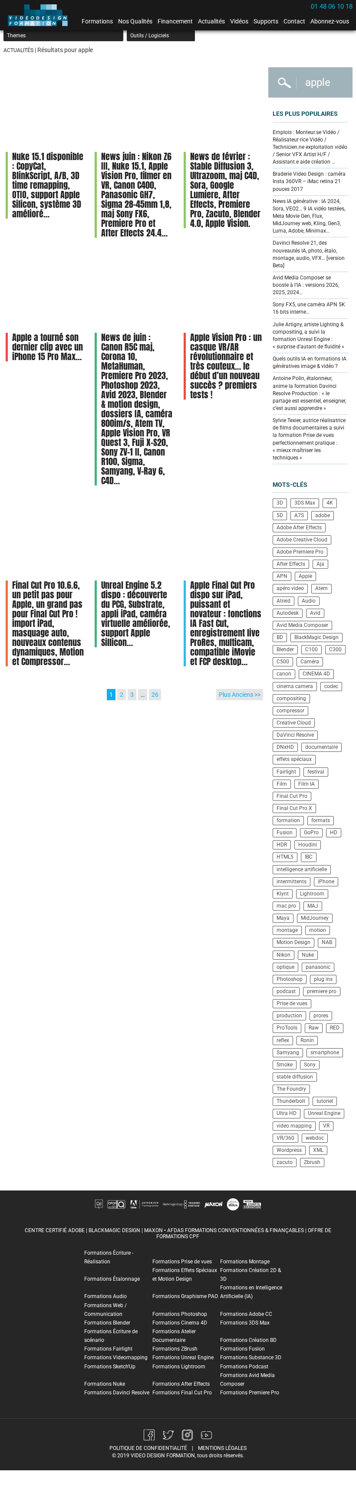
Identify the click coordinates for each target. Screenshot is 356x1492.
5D (280, 515)
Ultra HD (287, 1113)
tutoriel (324, 1101)
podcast (286, 991)
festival (315, 772)
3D (280, 503)
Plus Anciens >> (239, 694)
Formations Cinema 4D (179, 1323)
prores (320, 1016)
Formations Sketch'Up (109, 1367)
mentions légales (222, 1448)
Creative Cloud (294, 723)
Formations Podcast (244, 1367)
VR (326, 1126)
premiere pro (321, 991)
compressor (290, 711)
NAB (327, 942)
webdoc (315, 1138)
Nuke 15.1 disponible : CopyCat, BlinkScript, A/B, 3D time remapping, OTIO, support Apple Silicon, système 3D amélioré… (47, 185)
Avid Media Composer (302, 625)
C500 (283, 662)
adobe (322, 515)
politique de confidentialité (148, 1448)
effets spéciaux (294, 759)
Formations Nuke (104, 1384)
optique (285, 967)
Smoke (285, 1065)
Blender (285, 649)
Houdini (307, 845)
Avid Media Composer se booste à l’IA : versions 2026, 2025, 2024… (306, 285)
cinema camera (295, 686)
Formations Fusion (242, 1349)
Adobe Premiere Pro (300, 552)
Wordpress (289, 1150)
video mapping (294, 1126)
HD (333, 833)
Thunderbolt (291, 1101)
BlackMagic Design (316, 637)
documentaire (321, 747)
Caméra (309, 662)
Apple (305, 576)
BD (280, 637)
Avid (315, 613)
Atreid (283, 601)
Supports (266, 21)
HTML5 (285, 857)
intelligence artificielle (302, 869)
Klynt (283, 894)
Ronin (307, 1040)
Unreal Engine (324, 1113)
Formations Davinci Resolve (116, 1393)
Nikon (283, 955)
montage (287, 930)
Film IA (306, 784)
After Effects (291, 564)
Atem (321, 588)
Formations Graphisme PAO (185, 1296)
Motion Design (293, 942)
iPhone (326, 882)
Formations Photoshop (179, 1314)
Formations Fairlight (108, 1349)
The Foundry (291, 1089)
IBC (309, 857)
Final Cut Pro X (294, 808)
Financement (175, 21)
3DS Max (304, 503)
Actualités (211, 21)
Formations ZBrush (175, 1349)
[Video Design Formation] (40, 15)
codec (331, 686)
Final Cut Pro (292, 796)
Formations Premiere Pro (249, 1393)
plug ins (323, 979)
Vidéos (239, 21)
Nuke (308, 955)
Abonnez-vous (329, 21)
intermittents (292, 882)
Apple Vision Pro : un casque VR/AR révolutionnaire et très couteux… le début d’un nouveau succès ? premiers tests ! (226, 366)
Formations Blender (107, 1323)
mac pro (286, 906)
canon (284, 674)
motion (317, 930)
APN (282, 576)
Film (282, 784)
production (289, 1016)
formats (320, 820)
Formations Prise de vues (182, 1262)
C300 (335, 649)
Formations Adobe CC (246, 1314)
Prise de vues (292, 1003)
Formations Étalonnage (112, 1279)
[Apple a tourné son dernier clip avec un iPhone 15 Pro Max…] (45, 289)
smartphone (324, 1052)
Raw (314, 1028)
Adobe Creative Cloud (302, 540)
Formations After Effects (181, 1384)
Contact (294, 21)
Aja (320, 564)
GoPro (311, 833)
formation (288, 820)
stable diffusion (295, 1077)
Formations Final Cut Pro (182, 1393)
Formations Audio (105, 1296)
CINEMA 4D (316, 674)
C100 (311, 649)
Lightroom (312, 894)
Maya (283, 918)
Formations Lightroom (178, 1367)
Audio (309, 601)
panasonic (318, 967)
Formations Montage (245, 1262)
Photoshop (290, 979)
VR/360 (285, 1138)
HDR (282, 845)
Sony (310, 1065)
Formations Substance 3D (250, 1357)
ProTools (287, 1028)
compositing (291, 698)
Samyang (288, 1052)
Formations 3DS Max (245, 1323)
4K (329, 503)
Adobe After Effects (299, 528)
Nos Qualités (135, 21)
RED (335, 1028)
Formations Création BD (248, 1340)
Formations (97, 21)
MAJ (312, 906)
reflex (283, 1040)
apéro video (290, 588)
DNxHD (285, 747)
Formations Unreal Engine (183, 1357)
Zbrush (312, 1162)
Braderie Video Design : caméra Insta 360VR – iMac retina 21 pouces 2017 (309, 181)
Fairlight (286, 772)
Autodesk (288, 613)
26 (155, 694)
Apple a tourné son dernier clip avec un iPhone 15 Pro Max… (47, 347)
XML (318, 1150)
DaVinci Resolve (295, 735)
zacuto (285, 1162)
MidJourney (315, 918)
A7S (299, 515)
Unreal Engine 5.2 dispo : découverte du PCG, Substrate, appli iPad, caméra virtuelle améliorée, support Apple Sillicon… (135, 613)
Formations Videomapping (116, 1357)
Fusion (285, 833)
